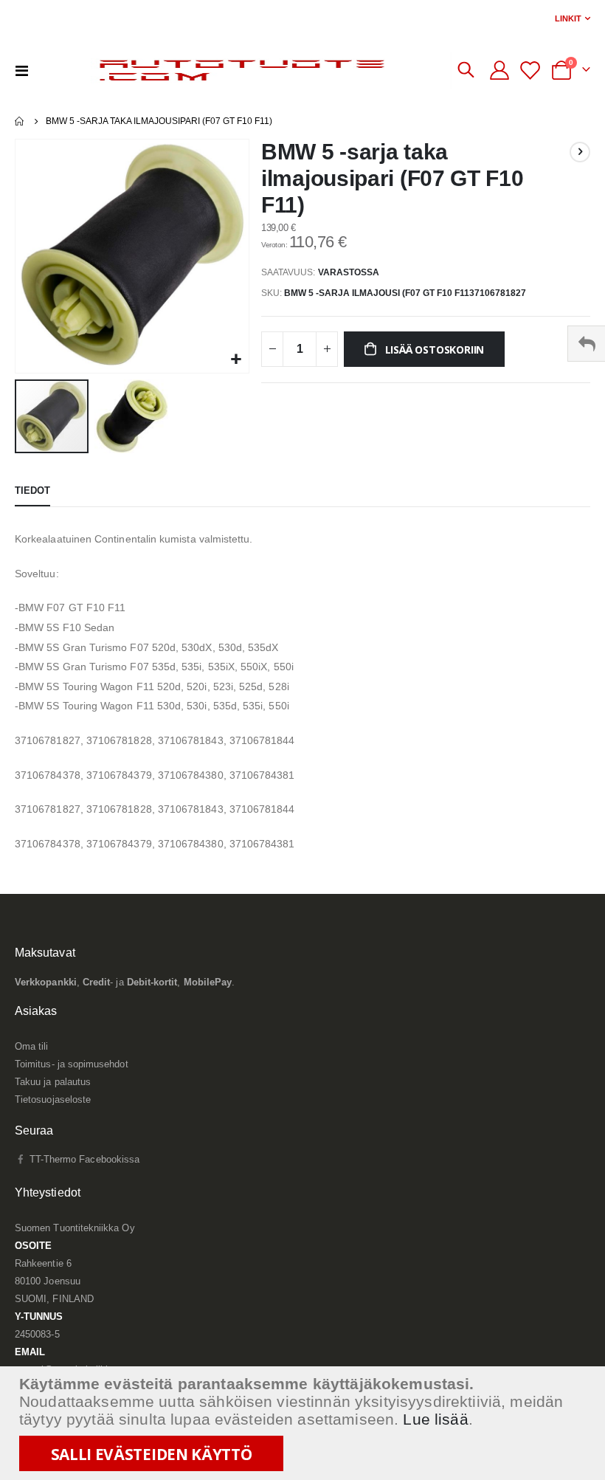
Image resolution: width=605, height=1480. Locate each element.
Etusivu (20, 121)
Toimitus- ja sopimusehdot (71, 1064)
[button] (236, 360)
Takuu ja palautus (53, 1081)
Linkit (568, 18)
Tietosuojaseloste (53, 1099)
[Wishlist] (531, 70)
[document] (304, 1423)
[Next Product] (580, 152)
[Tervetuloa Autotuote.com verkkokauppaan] (245, 70)
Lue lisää (435, 1419)
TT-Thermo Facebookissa (83, 1159)
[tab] (32, 491)
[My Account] (500, 70)
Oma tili (32, 1046)
